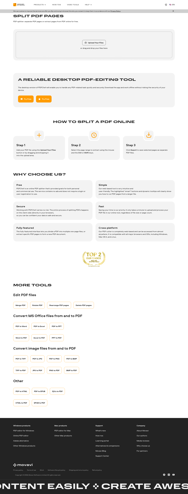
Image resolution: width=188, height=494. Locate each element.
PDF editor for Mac (62, 430)
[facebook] (164, 475)
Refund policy (97, 470)
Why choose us (143, 446)
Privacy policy (18, 470)
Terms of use (31, 470)
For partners (142, 451)
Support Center (102, 456)
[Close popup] (173, 11)
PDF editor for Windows (23, 430)
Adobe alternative (21, 440)
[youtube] (173, 475)
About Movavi (143, 430)
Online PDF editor (21, 435)
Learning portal (102, 440)
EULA (42, 470)
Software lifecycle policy (56, 470)
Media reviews (143, 440)
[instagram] (169, 475)
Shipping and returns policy (78, 470)
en (173, 4)
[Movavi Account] (166, 4)
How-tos (99, 435)
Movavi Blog (101, 451)
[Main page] (20, 4)
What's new (101, 430)
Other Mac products (63, 435)
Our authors (142, 435)
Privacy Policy (115, 11)
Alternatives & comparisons (107, 446)
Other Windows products (24, 446)
